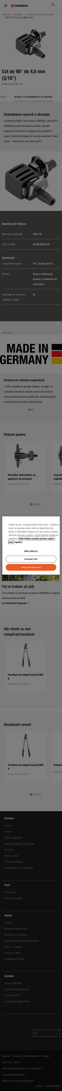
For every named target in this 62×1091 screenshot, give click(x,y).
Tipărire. (18, 542)
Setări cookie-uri (31, 550)
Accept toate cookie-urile (31, 567)
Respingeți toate (30, 559)
